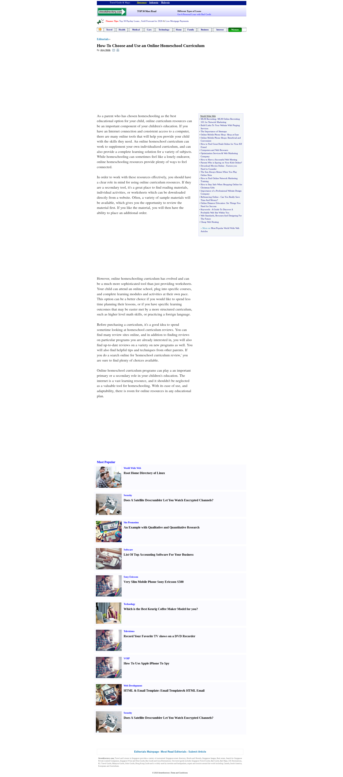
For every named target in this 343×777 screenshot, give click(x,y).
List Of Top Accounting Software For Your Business (159, 554)
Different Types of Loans (189, 11)
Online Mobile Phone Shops (213, 138)
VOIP (127, 658)
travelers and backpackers (177, 763)
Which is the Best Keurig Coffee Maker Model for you (160, 609)
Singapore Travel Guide (201, 761)
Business (205, 29)
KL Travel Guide (104, 763)
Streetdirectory (164, 773)
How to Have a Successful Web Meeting (219, 159)
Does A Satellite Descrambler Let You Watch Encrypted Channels (168, 500)
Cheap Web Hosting (210, 222)
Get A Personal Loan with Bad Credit (194, 14)
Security (128, 495)
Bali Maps (224, 761)
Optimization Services (211, 153)
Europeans (102, 766)
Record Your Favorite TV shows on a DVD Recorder (159, 636)
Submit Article (197, 751)
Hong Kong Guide (142, 763)
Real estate (221, 758)
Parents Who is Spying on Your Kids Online (221, 162)
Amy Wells (105, 50)
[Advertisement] (129, 83)
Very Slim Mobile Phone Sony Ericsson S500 (154, 581)
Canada (226, 763)
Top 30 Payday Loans (129, 21)
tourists (199, 763)
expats (189, 763)
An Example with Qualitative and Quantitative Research (161, 527)
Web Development (133, 685)
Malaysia (165, 2)
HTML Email (195, 690)
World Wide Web (132, 468)
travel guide (179, 761)
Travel (109, 29)
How (101, 45)
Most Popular (106, 462)
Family (190, 29)
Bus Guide (149, 761)
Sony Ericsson (131, 577)
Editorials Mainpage (146, 751)
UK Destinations (235, 761)
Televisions (129, 631)
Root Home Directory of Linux (144, 473)
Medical (136, 29)
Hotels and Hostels (194, 758)
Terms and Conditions (179, 773)
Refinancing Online (210, 197)
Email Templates (171, 690)
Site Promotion (131, 522)
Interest (220, 29)
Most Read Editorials (173, 751)
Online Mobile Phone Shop (213, 134)
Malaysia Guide (118, 763)
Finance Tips (112, 21)
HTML (128, 690)
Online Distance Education (213, 203)
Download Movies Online (212, 166)
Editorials (103, 39)
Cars (149, 29)
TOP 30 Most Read (146, 11)
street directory (180, 758)
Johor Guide (130, 763)
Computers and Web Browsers (214, 150)
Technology (164, 29)
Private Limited (104, 761)
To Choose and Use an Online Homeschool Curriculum (156, 45)
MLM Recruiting (208, 119)
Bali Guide (215, 761)
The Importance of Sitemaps (214, 131)
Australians (114, 766)
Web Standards (207, 215)
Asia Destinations (164, 761)
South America (236, 763)
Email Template (148, 690)
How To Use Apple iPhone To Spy (146, 663)
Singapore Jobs (125, 766)
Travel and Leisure (122, 758)
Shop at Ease (233, 134)
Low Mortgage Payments (177, 21)
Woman (235, 29)
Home (179, 29)
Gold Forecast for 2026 (152, 21)
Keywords (205, 209)
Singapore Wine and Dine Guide (132, 761)
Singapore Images (209, 758)
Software (128, 549)
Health (122, 29)
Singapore (142, 2)
